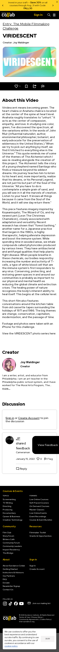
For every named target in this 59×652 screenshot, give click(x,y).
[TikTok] (10, 603)
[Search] (49, 15)
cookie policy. (11, 646)
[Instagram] (5, 603)
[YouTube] (21, 603)
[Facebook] (16, 603)
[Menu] (54, 15)
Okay (47, 639)
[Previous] (2, 5)
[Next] (53, 5)
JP (18, 438)
